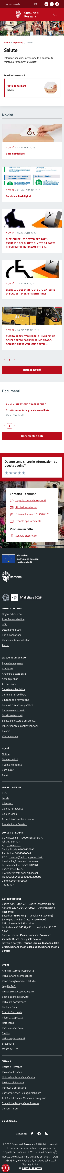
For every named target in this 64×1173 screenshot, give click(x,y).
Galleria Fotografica (12, 809)
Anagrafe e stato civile (14, 674)
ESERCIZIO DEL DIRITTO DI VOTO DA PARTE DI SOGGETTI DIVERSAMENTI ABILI (30, 291)
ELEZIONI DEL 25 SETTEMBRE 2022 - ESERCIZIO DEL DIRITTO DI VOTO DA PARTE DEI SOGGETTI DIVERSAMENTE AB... (30, 243)
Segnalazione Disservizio (15, 997)
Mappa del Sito (10, 1049)
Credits (6, 1033)
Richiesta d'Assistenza (14, 1002)
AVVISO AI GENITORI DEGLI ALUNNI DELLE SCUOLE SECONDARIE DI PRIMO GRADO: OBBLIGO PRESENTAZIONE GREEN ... (30, 340)
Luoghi (5, 798)
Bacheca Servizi (10, 1007)
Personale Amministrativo (16, 640)
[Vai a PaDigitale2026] (22, 597)
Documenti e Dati (11, 630)
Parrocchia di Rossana (14, 1088)
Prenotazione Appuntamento (18, 991)
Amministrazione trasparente (26, 404)
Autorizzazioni (9, 684)
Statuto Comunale (12, 1012)
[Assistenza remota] (55, 1152)
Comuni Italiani (10, 1108)
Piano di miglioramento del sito (18, 981)
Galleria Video (9, 814)
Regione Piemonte (12, 3)
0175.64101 (13, 841)
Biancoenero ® (25, 1160)
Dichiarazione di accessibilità (17, 976)
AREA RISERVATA (32, 1168)
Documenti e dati (32, 436)
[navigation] (7, 14)
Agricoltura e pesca (12, 663)
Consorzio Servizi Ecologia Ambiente (21, 1093)
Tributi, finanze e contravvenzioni (20, 726)
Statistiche (8, 1044)
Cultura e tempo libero (14, 694)
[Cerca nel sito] (55, 14)
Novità (10, 147)
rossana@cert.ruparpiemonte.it (26, 857)
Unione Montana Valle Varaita (18, 1077)
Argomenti (18, 42)
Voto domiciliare (16, 86)
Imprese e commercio (13, 710)
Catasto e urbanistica (13, 689)
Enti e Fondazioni (11, 635)
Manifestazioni (10, 759)
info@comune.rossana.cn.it (24, 861)
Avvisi (5, 775)
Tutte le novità (32, 370)
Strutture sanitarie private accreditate (27, 410)
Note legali (8, 1023)
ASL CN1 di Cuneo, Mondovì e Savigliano (24, 1098)
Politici (5, 645)
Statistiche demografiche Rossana (20, 1103)
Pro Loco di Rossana (13, 1082)
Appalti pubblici (10, 679)
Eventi (5, 793)
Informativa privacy (12, 1017)
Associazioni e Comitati (14, 824)
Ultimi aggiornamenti (13, 1038)
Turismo (6, 731)
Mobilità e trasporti (12, 715)
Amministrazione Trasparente (18, 971)
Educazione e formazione (15, 700)
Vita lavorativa (10, 736)
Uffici (4, 624)
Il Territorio (7, 803)
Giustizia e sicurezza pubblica (17, 705)
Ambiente (7, 668)
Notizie (6, 754)
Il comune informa (12, 765)
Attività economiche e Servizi (18, 819)
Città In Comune (43, 1152)
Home (7, 42)
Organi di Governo (11, 614)
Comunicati (8, 770)
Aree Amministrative (13, 619)
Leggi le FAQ (9, 986)
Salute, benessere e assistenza (18, 721)
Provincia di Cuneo (12, 1072)
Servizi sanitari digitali (18, 196)
